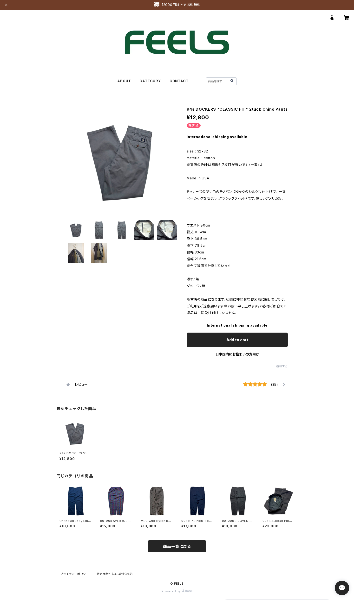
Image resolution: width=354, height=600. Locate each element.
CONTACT (179, 81)
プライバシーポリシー (74, 574)
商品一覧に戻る (177, 546)
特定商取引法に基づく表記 (115, 574)
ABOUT (124, 81)
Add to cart (237, 339)
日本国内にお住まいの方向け (237, 354)
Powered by (172, 591)
